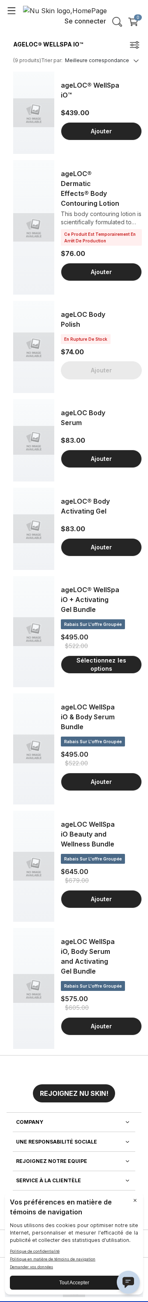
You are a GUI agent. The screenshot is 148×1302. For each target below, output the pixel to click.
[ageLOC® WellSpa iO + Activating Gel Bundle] (33, 631)
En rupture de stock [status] (85, 339)
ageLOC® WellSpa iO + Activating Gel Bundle (90, 600)
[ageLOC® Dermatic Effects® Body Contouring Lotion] (33, 227)
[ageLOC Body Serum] (33, 440)
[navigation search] (117, 22)
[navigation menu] (11, 10)
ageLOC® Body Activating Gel (85, 506)
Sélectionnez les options (101, 664)
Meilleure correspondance (97, 60)
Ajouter (101, 131)
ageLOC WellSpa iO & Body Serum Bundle (88, 717)
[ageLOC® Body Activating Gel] (33, 529)
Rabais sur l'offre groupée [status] (93, 624)
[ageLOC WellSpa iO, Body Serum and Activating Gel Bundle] (33, 988)
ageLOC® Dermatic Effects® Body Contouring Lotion (90, 188)
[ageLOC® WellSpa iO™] (33, 113)
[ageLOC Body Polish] (33, 347)
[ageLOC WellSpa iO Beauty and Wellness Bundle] (33, 866)
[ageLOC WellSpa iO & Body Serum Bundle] (33, 748)
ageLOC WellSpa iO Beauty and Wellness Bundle (88, 834)
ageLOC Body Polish (83, 319)
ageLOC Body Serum (83, 418)
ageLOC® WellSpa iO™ (90, 90)
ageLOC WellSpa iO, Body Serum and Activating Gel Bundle (88, 956)
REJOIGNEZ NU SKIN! (74, 1093)
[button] (74, 1090)
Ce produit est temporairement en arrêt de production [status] (100, 237)
